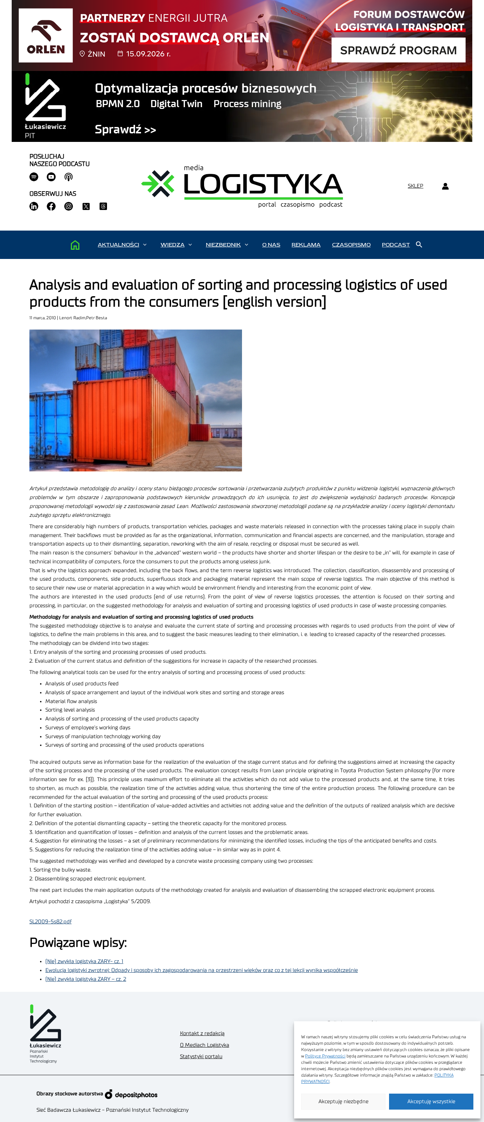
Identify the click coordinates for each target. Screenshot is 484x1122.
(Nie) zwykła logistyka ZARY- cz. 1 (84, 961)
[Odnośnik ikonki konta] (445, 186)
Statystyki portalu (201, 1056)
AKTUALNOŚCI (118, 244)
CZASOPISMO (351, 244)
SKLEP (415, 186)
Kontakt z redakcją (202, 1033)
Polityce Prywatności (325, 1056)
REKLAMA (306, 244)
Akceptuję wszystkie (431, 1101)
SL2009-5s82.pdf (50, 921)
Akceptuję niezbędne (343, 1101)
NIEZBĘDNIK (223, 244)
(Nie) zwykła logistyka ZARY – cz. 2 (85, 979)
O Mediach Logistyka (204, 1045)
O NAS (271, 244)
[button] (144, 244)
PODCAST (396, 244)
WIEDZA (173, 244)
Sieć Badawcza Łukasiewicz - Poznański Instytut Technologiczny (112, 1110)
